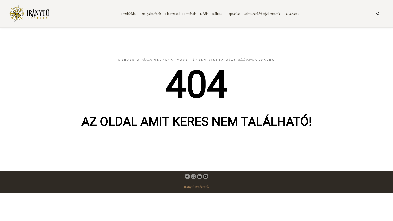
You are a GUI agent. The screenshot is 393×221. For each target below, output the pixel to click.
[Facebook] (187, 176)
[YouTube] (205, 176)
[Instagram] (193, 176)
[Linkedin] (199, 176)
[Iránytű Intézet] (28, 13)
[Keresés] (378, 13)
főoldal (147, 59)
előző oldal (246, 59)
